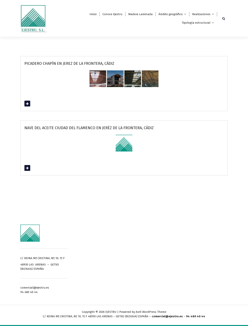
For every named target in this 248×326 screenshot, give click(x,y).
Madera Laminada (140, 14)
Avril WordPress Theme (151, 312)
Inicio (93, 14)
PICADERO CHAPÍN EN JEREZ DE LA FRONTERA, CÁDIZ (69, 63)
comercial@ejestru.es (167, 316)
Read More (31, 103)
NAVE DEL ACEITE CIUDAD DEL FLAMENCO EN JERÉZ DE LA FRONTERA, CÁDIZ (89, 127)
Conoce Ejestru (112, 14)
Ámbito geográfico (170, 14)
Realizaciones (201, 14)
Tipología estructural (196, 22)
